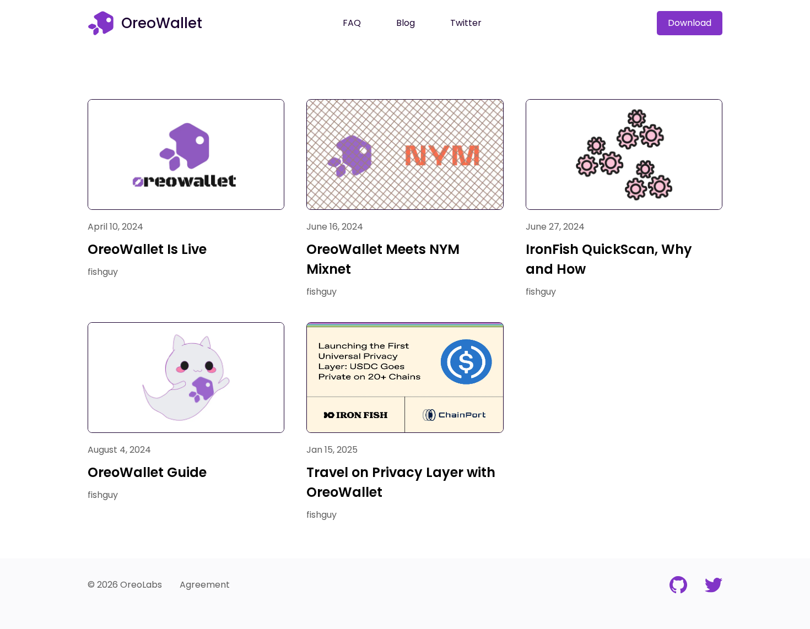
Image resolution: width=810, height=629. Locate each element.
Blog (405, 23)
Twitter (466, 23)
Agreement (205, 584)
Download (689, 23)
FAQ (352, 23)
